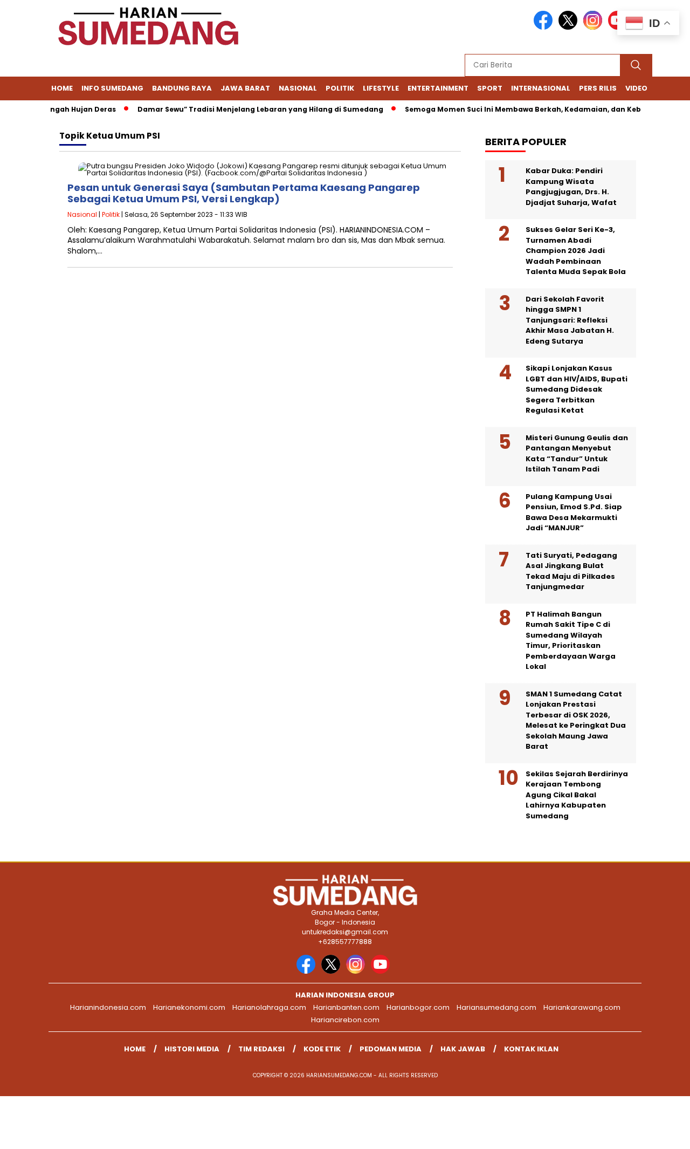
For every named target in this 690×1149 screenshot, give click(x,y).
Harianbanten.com (346, 1007)
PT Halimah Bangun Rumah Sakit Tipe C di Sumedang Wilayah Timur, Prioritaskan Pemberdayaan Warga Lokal (571, 640)
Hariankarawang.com (581, 1007)
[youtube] (382, 971)
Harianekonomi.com (189, 1007)
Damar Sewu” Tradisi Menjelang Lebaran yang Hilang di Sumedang (248, 109)
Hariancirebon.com (345, 1020)
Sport (489, 88)
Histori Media (191, 1049)
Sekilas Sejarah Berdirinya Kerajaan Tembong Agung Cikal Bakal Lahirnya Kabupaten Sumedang (577, 795)
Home (62, 88)
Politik (340, 88)
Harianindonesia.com (108, 1007)
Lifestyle (381, 88)
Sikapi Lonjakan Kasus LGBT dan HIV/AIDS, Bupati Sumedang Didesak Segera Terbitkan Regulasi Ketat (576, 389)
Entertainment (438, 88)
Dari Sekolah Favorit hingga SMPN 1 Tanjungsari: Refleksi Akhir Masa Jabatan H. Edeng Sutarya (570, 320)
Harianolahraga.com (269, 1007)
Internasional (540, 88)
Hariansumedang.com (496, 1007)
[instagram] (594, 27)
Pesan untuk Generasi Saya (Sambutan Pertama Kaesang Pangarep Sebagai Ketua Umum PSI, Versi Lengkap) (243, 193)
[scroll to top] (660, 1132)
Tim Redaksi (261, 1049)
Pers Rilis (598, 88)
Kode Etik (322, 1049)
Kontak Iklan (531, 1049)
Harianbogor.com (418, 1007)
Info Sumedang (112, 88)
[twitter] (569, 27)
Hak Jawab (462, 1049)
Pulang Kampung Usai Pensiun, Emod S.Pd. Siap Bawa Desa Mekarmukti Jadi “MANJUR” (574, 512)
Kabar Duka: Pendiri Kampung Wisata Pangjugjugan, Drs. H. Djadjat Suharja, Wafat (571, 187)
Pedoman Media (391, 1049)
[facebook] (545, 27)
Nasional (298, 88)
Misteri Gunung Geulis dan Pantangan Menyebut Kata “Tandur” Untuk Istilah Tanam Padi (577, 454)
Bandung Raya (182, 88)
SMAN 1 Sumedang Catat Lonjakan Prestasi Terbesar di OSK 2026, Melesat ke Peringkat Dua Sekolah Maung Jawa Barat (576, 720)
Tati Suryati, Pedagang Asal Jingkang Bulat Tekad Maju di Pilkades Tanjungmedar (571, 571)
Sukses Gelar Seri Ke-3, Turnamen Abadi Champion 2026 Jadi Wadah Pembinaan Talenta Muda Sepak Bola (576, 250)
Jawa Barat (245, 88)
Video (636, 88)
